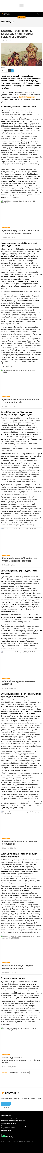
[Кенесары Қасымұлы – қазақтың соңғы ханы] (21, 823)
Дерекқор (6, 227)
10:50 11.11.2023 (6, 40)
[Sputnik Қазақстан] (6, 15)
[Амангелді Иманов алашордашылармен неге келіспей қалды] (21, 1039)
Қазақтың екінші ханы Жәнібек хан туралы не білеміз (21, 400)
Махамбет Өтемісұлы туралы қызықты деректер (18, 966)
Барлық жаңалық (6, 1098)
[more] (40, 237)
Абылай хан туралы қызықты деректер (18, 682)
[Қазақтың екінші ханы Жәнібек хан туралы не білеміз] (21, 381)
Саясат (16, 1098)
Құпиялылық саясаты (8, 1123)
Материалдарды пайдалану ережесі (13, 1118)
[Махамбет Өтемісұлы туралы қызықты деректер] (21, 947)
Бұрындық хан (24, 1072)
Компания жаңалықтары (17, 1120)
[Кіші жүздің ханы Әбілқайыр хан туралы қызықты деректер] (21, 540)
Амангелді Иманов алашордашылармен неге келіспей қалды (21, 1060)
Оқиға (39, 1098)
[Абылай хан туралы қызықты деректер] (21, 663)
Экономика (25, 1098)
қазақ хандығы (14, 1072)
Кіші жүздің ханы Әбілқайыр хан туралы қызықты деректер (19, 559)
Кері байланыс (6, 1130)
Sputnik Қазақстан (26, 97)
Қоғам (33, 1098)
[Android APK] (7, 1136)
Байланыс (4, 1120)
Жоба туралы (6, 1115)
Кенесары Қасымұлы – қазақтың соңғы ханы (20, 842)
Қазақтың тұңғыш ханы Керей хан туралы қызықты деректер (20, 231)
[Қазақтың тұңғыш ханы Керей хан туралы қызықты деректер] (21, 212)
